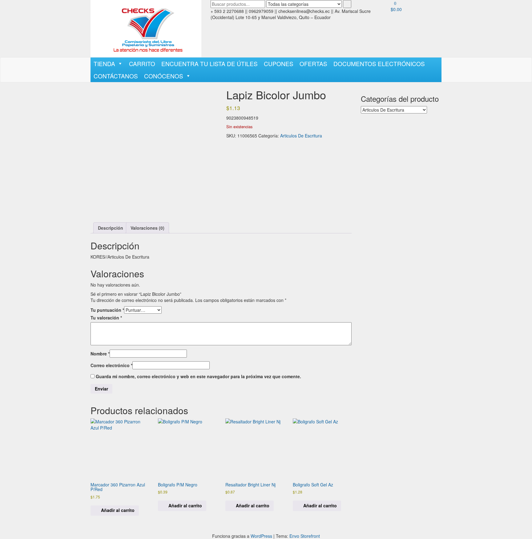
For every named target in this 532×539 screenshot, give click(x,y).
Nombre (100, 354)
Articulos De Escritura (301, 136)
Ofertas (313, 63)
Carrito (142, 63)
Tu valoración (106, 318)
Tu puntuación (107, 310)
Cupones (278, 63)
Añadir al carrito (118, 510)
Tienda (104, 63)
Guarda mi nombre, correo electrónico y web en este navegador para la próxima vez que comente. (198, 376)
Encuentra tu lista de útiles (209, 63)
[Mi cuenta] (392, 18)
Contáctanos (116, 76)
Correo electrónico (111, 365)
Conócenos (163, 76)
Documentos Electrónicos (379, 63)
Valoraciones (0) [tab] (147, 228)
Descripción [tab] (110, 228)
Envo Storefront (304, 536)
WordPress (261, 536)
